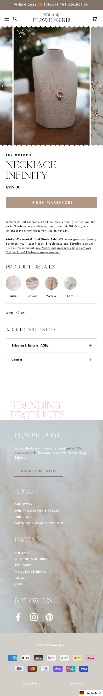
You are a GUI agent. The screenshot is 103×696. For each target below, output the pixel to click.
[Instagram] (34, 617)
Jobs (18, 584)
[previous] (7, 86)
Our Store (23, 517)
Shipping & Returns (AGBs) (30, 345)
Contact (16, 359)
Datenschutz (30, 683)
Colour (32, 296)
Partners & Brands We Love (39, 523)
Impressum (76, 683)
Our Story (23, 504)
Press (19, 578)
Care (70, 296)
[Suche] (13, 19)
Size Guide (23, 565)
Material (51, 296)
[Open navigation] (6, 18)
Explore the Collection (66, 4)
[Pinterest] (49, 617)
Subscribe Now (38, 470)
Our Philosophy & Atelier (37, 511)
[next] (95, 86)
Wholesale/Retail (30, 572)
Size (13, 296)
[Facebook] (18, 617)
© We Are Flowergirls (50, 645)
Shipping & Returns (31, 559)
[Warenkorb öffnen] (95, 18)
